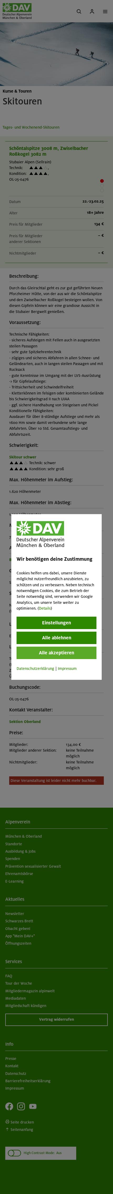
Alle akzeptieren (56, 652)
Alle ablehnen (56, 637)
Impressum (67, 668)
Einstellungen (56, 622)
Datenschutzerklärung (35, 668)
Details (45, 608)
